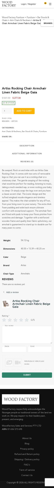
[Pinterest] (26, 136)
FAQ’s (27, 464)
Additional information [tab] (27, 153)
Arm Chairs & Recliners (11, 131)
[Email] (30, 136)
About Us (27, 438)
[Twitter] (18, 136)
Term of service (27, 470)
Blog (27, 443)
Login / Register (28, 4)
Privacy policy (27, 448)
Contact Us (27, 475)
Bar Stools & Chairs (30, 131)
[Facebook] (14, 136)
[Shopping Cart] (44, 4)
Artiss (9, 118)
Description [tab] (27, 145)
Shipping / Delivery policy (26, 459)
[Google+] (22, 136)
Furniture (43, 131)
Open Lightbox (27, 33)
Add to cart (24, 111)
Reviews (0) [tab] (27, 161)
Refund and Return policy (27, 454)
